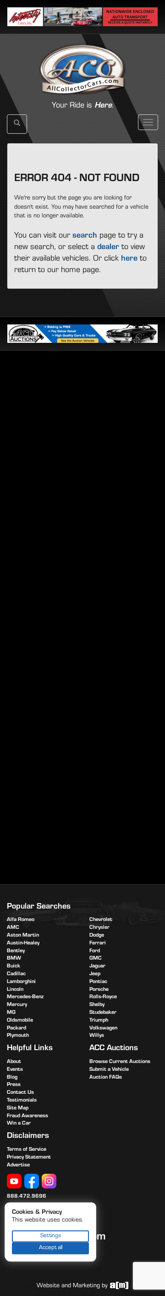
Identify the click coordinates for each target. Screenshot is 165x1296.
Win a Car (19, 1123)
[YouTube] (14, 1181)
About (14, 1062)
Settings (50, 1236)
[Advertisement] (82, 447)
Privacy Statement (29, 1157)
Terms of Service (26, 1150)
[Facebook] (31, 1181)
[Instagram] (49, 1181)
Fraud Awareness (27, 1116)
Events (15, 1070)
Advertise (18, 1165)
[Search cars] (17, 124)
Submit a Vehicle (109, 1070)
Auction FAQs (105, 1077)
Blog (12, 1077)
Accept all (50, 1248)
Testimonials (22, 1100)
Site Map (17, 1108)
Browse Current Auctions (119, 1062)
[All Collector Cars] (82, 59)
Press (14, 1085)
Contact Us (20, 1093)
